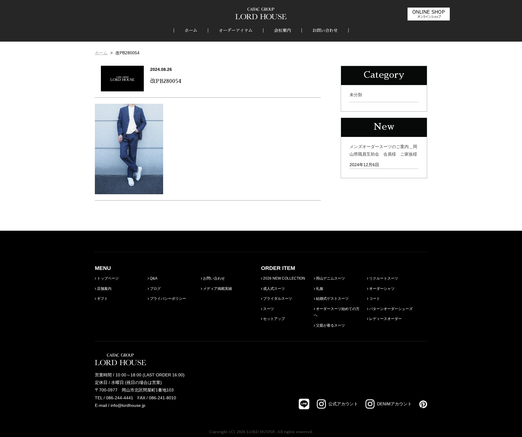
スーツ (268, 309)
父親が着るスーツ (330, 325)
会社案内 (282, 30)
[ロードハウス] (261, 13)
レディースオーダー (385, 319)
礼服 (319, 289)
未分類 (356, 94)
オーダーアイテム (236, 30)
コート (374, 298)
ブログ (155, 289)
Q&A (153, 278)
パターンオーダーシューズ (390, 309)
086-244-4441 (119, 397)
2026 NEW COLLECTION (283, 278)
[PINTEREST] (419, 404)
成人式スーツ (273, 289)
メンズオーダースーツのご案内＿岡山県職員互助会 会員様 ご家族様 (383, 150)
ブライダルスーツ (277, 298)
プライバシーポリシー (167, 298)
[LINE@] (304, 404)
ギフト (102, 298)
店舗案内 (103, 289)
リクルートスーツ (383, 278)
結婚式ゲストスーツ (332, 298)
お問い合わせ (325, 30)
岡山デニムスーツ (330, 278)
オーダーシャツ (381, 289)
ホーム (191, 30)
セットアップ (273, 319)
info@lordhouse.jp (128, 405)
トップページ (107, 278)
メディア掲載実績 (217, 289)
